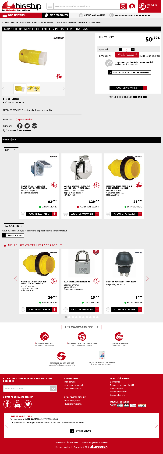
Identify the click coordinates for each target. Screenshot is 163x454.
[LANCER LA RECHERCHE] (123, 6)
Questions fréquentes (73, 404)
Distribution (25, 22)
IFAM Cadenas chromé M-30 (77, 282)
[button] (133, 49)
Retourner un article (72, 388)
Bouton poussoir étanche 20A (121, 282)
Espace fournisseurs (118, 391)
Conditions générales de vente (95, 442)
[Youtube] (17, 404)
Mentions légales (63, 447)
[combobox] (50, 6)
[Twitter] (28, 404)
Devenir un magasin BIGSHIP (122, 385)
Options (6, 140)
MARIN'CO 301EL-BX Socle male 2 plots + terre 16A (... (34, 187)
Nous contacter (116, 388)
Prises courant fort (39, 22)
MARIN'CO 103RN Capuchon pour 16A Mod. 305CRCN (119, 187)
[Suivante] (63, 88)
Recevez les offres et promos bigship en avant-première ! (28, 379)
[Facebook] (7, 404)
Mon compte (69, 381)
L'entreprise (115, 381)
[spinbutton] (126, 49)
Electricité (14, 22)
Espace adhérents (117, 395)
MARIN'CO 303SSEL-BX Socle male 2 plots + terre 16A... (77, 187)
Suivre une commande (74, 385)
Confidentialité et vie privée (66, 442)
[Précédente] (3, 88)
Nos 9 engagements (72, 400)
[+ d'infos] (23, 214)
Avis (14, 140)
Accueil (5, 22)
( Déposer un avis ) (24, 119)
